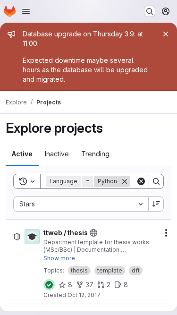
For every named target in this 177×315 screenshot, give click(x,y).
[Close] (165, 34)
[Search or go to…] (149, 11)
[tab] (22, 154)
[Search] (156, 181)
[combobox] (80, 204)
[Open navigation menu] (26, 11)
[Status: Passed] (49, 284)
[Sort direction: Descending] (156, 204)
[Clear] (141, 181)
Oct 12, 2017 (84, 294)
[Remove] (124, 181)
